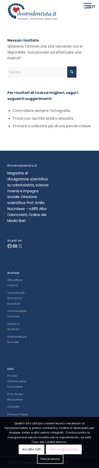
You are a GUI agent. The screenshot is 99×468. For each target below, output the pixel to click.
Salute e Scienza (13, 326)
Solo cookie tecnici (63, 449)
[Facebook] (10, 247)
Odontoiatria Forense (16, 313)
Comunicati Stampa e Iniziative (16, 298)
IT (94, 6)
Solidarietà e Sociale (16, 339)
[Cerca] (75, 5)
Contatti (13, 407)
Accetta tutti (31, 449)
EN (88, 6)
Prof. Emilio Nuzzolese (15, 397)
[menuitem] (75, 5)
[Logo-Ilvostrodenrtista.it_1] (41, 11)
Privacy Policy (17, 414)
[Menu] (85, 5)
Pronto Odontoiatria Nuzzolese (16, 381)
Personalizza (50, 459)
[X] (20, 247)
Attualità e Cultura (14, 282)
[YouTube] (15, 247)
